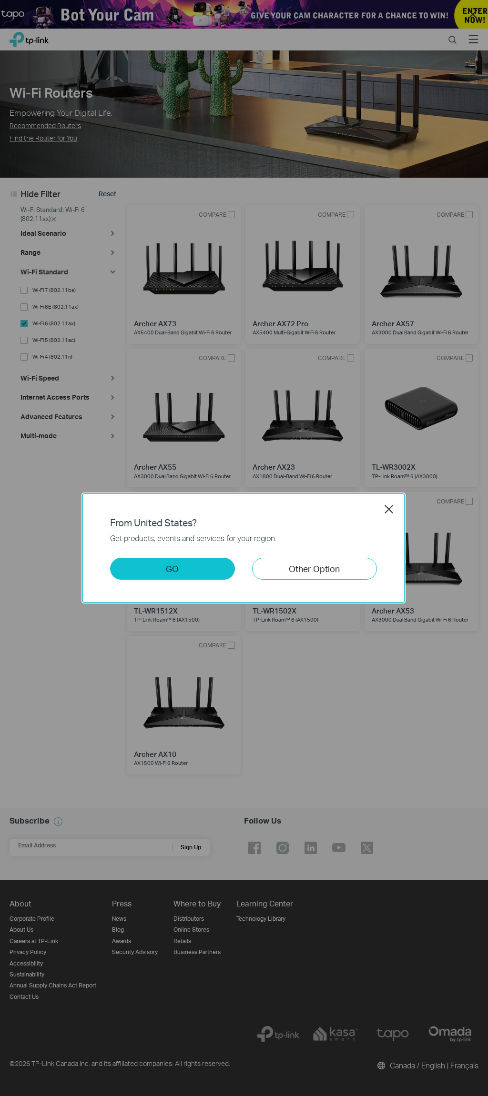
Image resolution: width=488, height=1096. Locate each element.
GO (172, 568)
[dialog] (244, 548)
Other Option (314, 568)
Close (389, 509)
